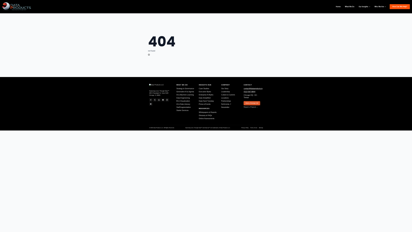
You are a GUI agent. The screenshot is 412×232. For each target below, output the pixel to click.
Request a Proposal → (251, 107)
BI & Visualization (183, 101)
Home (338, 7)
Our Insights (363, 7)
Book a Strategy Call (252, 103)
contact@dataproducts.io (253, 88)
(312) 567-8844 (249, 92)
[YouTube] (163, 100)
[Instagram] (167, 100)
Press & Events (205, 104)
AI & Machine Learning (185, 95)
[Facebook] (150, 100)
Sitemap (261, 127)
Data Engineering (183, 98)
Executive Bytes (205, 92)
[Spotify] (150, 104)
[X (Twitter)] (155, 100)
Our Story (224, 88)
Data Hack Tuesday (206, 101)
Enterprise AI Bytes (206, 95)
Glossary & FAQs (205, 115)
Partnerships (226, 101)
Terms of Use (253, 127)
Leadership (225, 92)
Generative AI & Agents (185, 92)
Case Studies (204, 88)
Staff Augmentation (183, 107)
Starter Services (182, 110)
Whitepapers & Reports (208, 112)
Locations (225, 98)
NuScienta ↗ (226, 104)
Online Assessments (206, 118)
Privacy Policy (245, 127)
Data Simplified (205, 98)
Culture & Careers (228, 95)
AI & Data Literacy (183, 104)
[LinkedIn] (159, 100)
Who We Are (379, 7)
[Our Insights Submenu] (370, 7)
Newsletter (225, 107)
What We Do (349, 7)
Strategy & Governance (185, 88)
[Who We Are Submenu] (386, 7)
